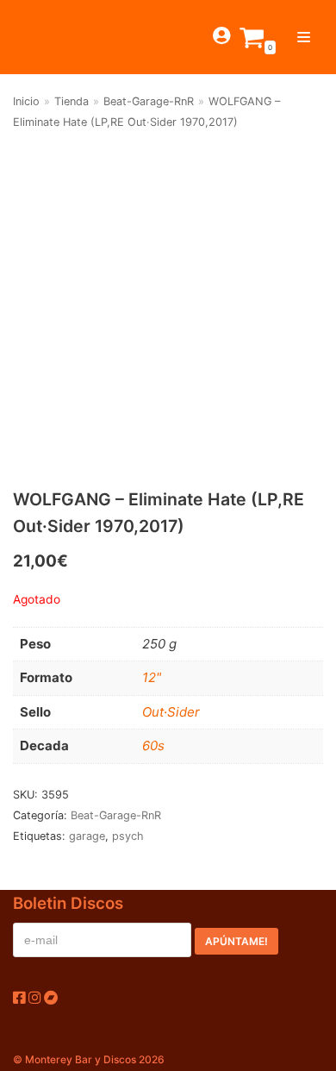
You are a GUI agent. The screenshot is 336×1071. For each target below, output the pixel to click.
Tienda (71, 101)
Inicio (26, 101)
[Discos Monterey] (43, 37)
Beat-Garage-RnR (148, 101)
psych (128, 836)
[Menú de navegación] (303, 37)
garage (87, 836)
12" (151, 677)
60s (153, 745)
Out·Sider (171, 712)
